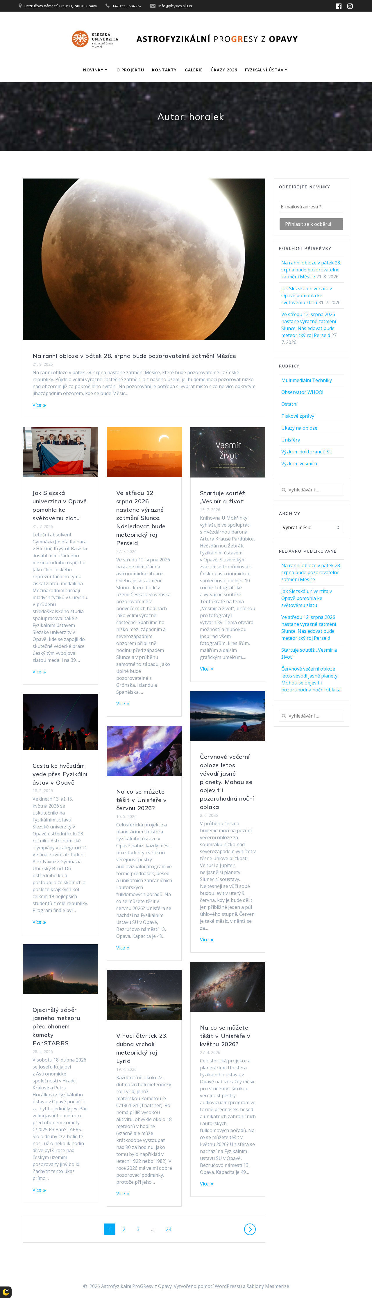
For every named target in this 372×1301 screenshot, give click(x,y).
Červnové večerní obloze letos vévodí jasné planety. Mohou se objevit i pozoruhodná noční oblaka (227, 781)
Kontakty (164, 70)
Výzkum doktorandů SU (307, 451)
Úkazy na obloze (299, 428)
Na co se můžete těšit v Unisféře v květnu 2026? (225, 1036)
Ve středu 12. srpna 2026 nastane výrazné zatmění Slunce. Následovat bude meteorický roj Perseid (141, 518)
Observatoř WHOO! (302, 392)
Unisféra (290, 440)
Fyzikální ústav (264, 70)
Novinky (93, 70)
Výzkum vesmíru (299, 463)
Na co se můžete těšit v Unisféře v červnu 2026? (141, 800)
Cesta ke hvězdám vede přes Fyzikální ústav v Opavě (60, 774)
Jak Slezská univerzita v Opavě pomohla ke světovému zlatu (306, 295)
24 (171, 1229)
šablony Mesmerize (268, 1286)
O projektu (130, 70)
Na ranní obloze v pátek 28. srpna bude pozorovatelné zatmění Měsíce (134, 355)
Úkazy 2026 (224, 70)
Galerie (194, 70)
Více (37, 405)
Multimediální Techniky (306, 380)
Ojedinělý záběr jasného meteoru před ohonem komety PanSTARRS (56, 1026)
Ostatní (289, 404)
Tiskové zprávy (297, 416)
